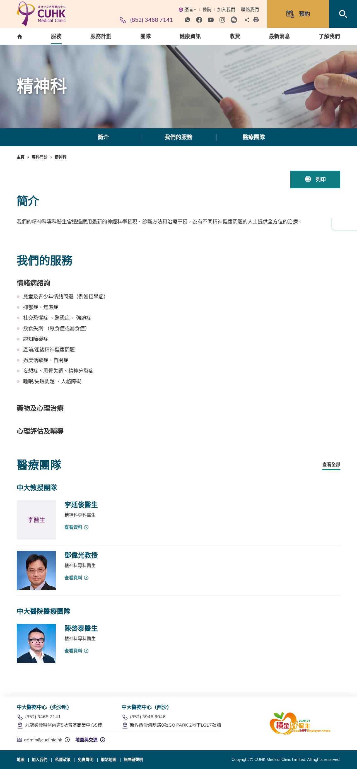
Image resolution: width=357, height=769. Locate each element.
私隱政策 (63, 759)
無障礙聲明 (133, 759)
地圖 (21, 759)
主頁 (21, 157)
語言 (188, 9)
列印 (320, 179)
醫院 (206, 9)
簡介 (103, 137)
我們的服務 (178, 137)
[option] (103, 137)
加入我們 (226, 9)
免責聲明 (85, 759)
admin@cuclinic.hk (43, 740)
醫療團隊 (254, 137)
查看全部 (331, 464)
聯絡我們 (250, 9)
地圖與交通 (86, 740)
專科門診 (39, 157)
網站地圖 (108, 759)
